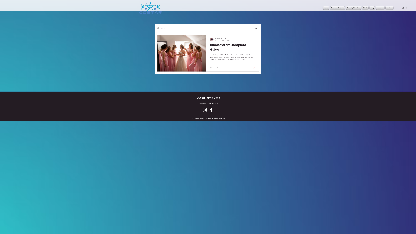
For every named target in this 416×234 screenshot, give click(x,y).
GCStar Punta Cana (208, 97)
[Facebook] (406, 8)
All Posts (161, 28)
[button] (256, 28)
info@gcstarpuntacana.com (208, 103)
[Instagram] (403, 8)
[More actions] (254, 39)
